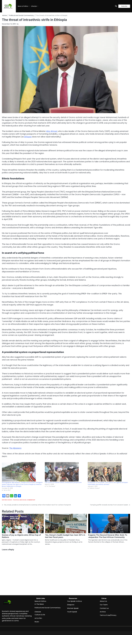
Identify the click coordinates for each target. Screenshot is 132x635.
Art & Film (38, 618)
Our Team (104, 605)
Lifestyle (34, 6)
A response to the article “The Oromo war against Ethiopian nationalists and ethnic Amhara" (108, 483)
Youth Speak (72, 612)
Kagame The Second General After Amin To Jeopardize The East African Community (107, 536)
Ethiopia (28, 136)
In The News (39, 604)
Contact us (104, 608)
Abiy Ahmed (51, 131)
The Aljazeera (15, 448)
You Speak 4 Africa (74, 601)
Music (37, 622)
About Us (103, 601)
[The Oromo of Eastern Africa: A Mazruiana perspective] (65, 471)
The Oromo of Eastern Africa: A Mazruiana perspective (63, 482)
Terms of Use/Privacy (108, 615)
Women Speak (72, 608)
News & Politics (23, 6)
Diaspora (70, 605)
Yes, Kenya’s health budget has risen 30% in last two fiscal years (65, 536)
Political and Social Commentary (24, 499)
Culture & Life (40, 615)
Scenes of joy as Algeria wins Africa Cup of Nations (21, 536)
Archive (103, 612)
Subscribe (124, 6)
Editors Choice (7, 499)
